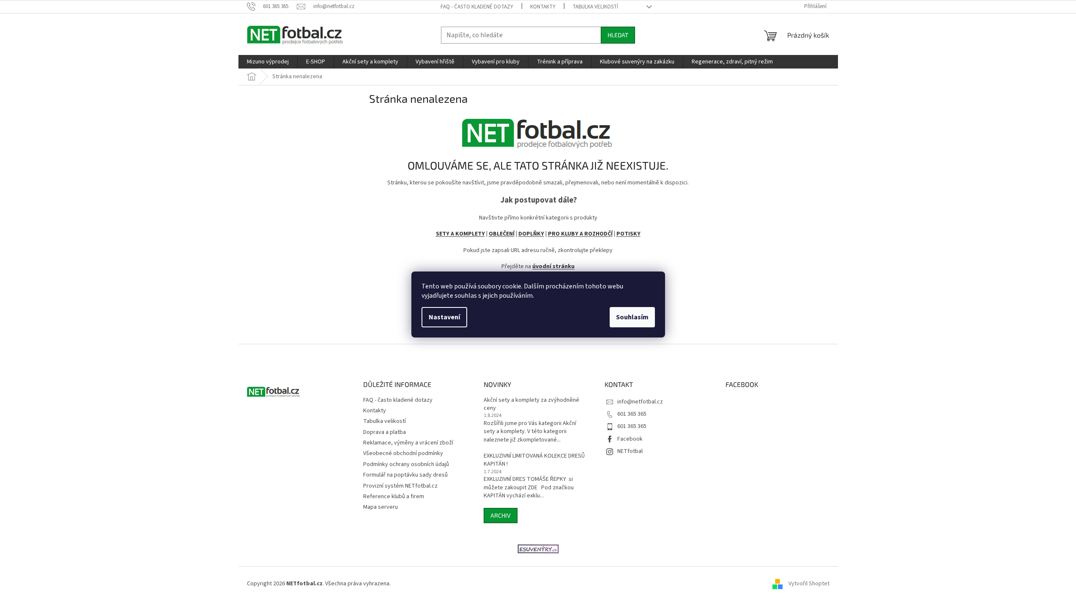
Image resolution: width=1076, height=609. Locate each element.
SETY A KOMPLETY (460, 234)
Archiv (500, 515)
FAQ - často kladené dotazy (477, 7)
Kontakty (543, 7)
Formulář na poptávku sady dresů (405, 475)
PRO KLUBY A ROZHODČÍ (580, 234)
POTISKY (628, 234)
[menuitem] (267, 62)
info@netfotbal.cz (640, 402)
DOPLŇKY (531, 234)
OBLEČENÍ (502, 234)
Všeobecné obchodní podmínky (403, 453)
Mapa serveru (380, 507)
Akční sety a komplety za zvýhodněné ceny (531, 404)
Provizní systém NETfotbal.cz (400, 486)
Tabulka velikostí (595, 7)
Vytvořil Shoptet (809, 583)
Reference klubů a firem (393, 496)
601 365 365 (631, 414)
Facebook (630, 439)
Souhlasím (632, 317)
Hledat (618, 34)
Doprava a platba (384, 432)
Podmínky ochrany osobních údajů (406, 464)
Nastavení (444, 317)
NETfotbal (630, 451)
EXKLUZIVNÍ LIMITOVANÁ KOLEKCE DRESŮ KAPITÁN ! (534, 460)
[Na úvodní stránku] (538, 130)
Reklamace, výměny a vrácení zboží (408, 443)
